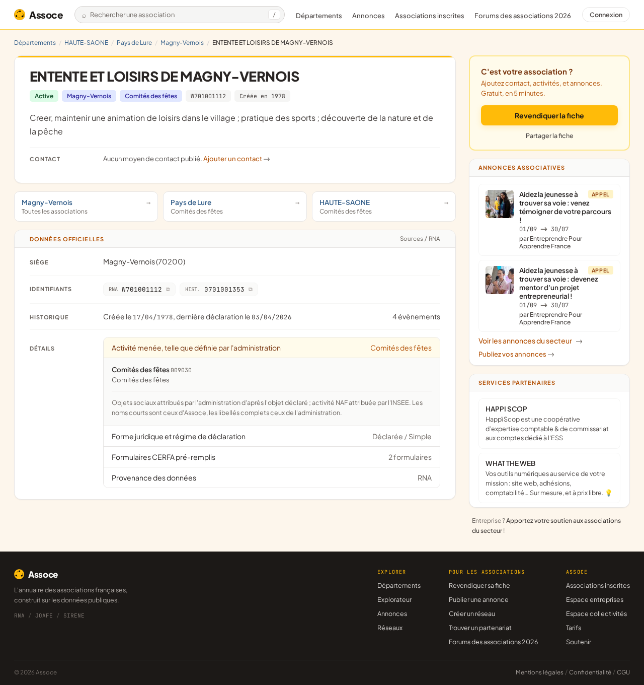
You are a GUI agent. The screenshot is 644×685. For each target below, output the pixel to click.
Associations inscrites (429, 16)
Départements (319, 16)
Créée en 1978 (262, 96)
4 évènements (416, 316)
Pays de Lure (134, 42)
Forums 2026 (522, 16)
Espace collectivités (596, 613)
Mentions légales (540, 672)
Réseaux (390, 628)
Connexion (606, 15)
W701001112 (208, 96)
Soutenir (578, 642)
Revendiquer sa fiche (479, 585)
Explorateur (394, 599)
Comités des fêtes (151, 96)
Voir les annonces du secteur (530, 340)
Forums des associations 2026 (493, 642)
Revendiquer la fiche (549, 115)
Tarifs (573, 628)
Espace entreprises (594, 599)
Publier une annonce (479, 599)
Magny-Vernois (182, 42)
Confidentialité (590, 672)
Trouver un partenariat (480, 628)
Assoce (46, 15)
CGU (623, 672)
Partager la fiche (550, 135)
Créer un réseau (472, 613)
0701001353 (215, 289)
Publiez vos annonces (516, 354)
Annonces (368, 16)
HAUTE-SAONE (86, 42)
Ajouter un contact (236, 159)
